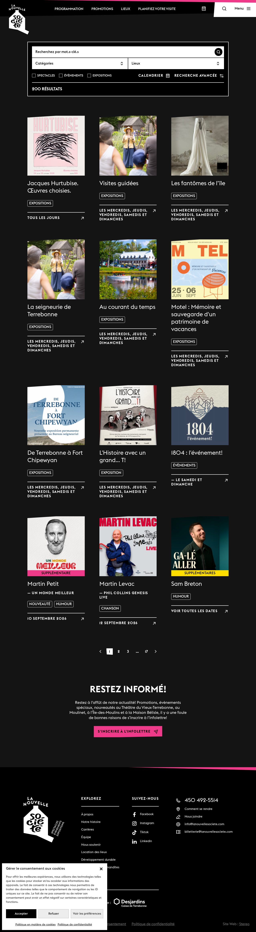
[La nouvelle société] (19, 19)
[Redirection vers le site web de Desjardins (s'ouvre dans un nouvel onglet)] (130, 903)
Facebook (147, 814)
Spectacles (46, 75)
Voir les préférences (87, 913)
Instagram (147, 823)
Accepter (21, 913)
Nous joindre (193, 816)
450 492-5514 (201, 800)
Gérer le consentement (108, 924)
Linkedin (146, 841)
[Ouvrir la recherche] (224, 8)
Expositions (102, 75)
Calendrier (150, 75)
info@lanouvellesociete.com (204, 824)
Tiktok (144, 832)
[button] (101, 869)
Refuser (53, 913)
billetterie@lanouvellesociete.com (209, 831)
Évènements (73, 75)
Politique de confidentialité (75, 924)
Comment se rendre (198, 809)
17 (146, 651)
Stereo (244, 924)
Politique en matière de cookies (35, 924)
